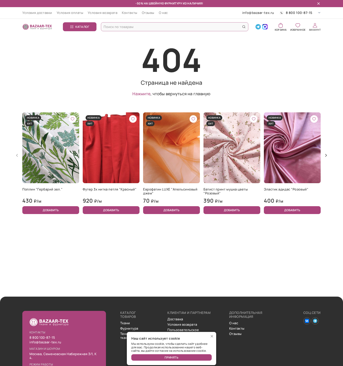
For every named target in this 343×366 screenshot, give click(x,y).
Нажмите (141, 93)
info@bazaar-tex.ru (258, 13)
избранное (297, 29)
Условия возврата (102, 13)
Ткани (125, 323)
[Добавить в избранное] (72, 119)
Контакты (129, 13)
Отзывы (148, 13)
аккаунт (315, 29)
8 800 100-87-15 (299, 13)
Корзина (281, 29)
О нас (163, 13)
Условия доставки (37, 13)
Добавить (51, 210)
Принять (171, 357)
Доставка (175, 319)
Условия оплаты (70, 13)
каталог (82, 27)
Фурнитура (129, 329)
